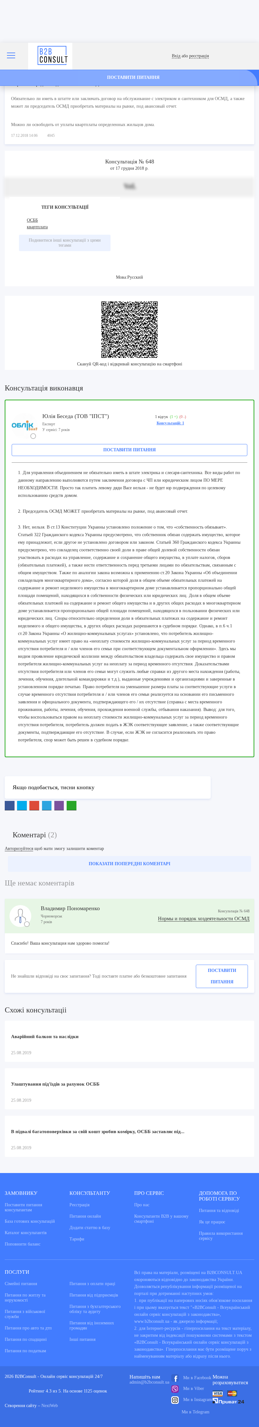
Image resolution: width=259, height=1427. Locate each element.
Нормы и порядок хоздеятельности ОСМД (204, 918)
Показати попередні (129, 863)
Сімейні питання (21, 1283)
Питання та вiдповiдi (219, 1210)
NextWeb (49, 1405)
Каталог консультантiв (26, 1232)
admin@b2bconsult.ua (149, 1382)
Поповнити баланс (22, 1244)
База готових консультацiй (30, 1221)
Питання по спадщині (26, 1339)
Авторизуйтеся (19, 848)
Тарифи (76, 1239)
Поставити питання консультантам (23, 1207)
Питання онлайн (85, 1216)
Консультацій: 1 (170, 423)
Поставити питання (129, 449)
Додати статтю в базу (89, 1227)
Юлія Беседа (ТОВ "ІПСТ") (75, 416)
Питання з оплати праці (92, 1283)
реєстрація (199, 56)
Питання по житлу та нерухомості (25, 1298)
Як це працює (212, 1222)
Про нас (141, 1204)
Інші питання (82, 1339)
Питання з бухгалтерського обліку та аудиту (95, 1309)
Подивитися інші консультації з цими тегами (65, 243)
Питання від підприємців (93, 1295)
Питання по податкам (25, 1350)
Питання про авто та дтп (28, 1328)
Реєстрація (79, 1204)
